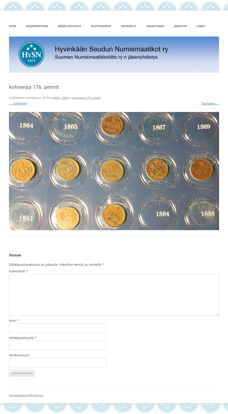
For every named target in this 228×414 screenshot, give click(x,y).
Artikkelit (128, 26)
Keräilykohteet (69, 26)
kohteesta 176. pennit (86, 98)
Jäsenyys (180, 26)
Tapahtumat (155, 26)
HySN (12, 26)
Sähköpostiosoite (23, 338)
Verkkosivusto (19, 355)
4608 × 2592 (60, 98)
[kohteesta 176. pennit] (114, 171)
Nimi (14, 321)
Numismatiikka (37, 26)
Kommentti (18, 271)
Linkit (201, 26)
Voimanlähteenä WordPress (26, 395)
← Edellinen (18, 103)
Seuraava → (210, 103)
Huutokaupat (101, 26)
